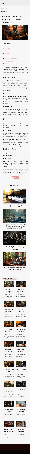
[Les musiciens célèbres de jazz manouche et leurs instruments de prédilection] (14, 238)
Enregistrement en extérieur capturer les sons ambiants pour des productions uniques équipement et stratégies (15, 226)
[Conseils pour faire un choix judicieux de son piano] (9, 344)
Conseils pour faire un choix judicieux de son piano (9, 352)
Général (8, 8)
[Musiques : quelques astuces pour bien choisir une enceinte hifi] (14, 259)
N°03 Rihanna (7, 51)
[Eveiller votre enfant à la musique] (21, 424)
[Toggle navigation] (3, 2)
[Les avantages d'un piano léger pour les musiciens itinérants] (14, 196)
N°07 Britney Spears (9, 61)
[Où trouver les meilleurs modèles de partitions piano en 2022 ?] (21, 324)
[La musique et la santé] (21, 404)
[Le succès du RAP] (21, 384)
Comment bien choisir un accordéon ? (9, 371)
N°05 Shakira (7, 56)
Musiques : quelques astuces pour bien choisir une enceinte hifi (15, 268)
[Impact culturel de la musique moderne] (9, 424)
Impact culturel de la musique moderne (9, 431)
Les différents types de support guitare (21, 351)
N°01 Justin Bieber (8, 46)
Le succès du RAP (21, 390)
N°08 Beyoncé (7, 63)
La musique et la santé (21, 410)
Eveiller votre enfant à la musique (21, 431)
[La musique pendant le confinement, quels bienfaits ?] (9, 304)
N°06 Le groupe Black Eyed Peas (11, 58)
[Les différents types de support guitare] (21, 344)
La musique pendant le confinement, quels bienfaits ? (9, 312)
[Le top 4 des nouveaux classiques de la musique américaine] (9, 384)
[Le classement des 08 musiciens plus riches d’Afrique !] (9, 404)
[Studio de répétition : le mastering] (21, 284)
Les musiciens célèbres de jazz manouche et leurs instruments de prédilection (14, 248)
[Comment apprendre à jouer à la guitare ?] (9, 324)
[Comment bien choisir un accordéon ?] (9, 364)
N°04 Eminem (7, 53)
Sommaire (7, 43)
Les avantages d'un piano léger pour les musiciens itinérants (15, 206)
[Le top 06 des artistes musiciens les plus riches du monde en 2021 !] (21, 364)
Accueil (2, 8)
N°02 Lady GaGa (8, 48)
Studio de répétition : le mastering (21, 291)
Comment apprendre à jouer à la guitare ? (9, 332)
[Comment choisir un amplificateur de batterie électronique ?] (21, 304)
